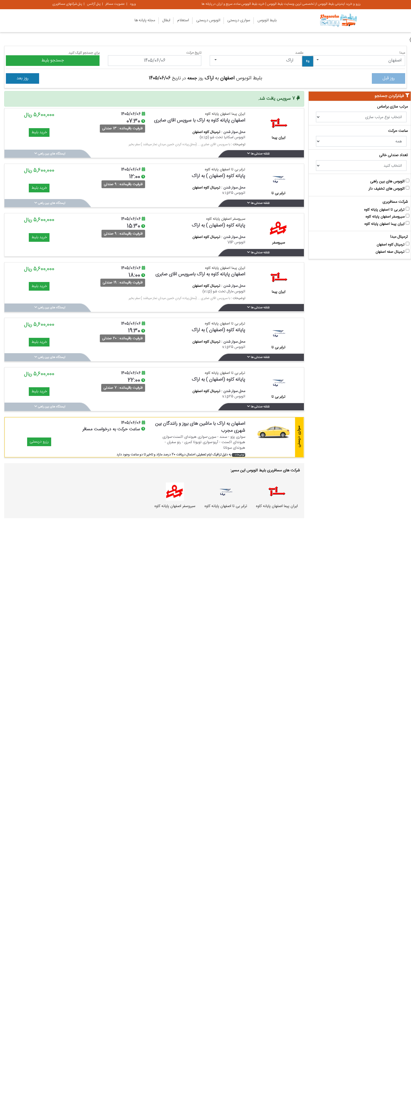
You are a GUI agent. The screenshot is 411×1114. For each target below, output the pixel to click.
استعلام (183, 20)
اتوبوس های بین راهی (388, 182)
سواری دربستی (238, 20)
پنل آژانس (93, 4)
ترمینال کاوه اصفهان (391, 245)
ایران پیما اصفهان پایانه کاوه (385, 224)
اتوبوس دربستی (208, 20)
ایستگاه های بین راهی (51, 153)
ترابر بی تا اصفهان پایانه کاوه (385, 210)
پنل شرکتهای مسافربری (67, 4)
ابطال (166, 20)
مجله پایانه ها (144, 20)
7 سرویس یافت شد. (277, 98)
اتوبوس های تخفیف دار (387, 189)
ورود (133, 4)
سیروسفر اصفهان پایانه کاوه (386, 217)
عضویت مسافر (115, 4)
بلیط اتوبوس (267, 20)
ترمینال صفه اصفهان (390, 252)
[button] (358, 60)
